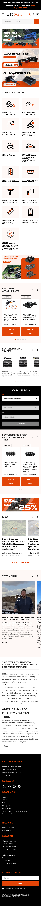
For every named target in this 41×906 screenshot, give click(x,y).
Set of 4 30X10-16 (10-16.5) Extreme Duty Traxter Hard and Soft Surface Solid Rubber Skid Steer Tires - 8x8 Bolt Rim (30, 467)
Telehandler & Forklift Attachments (29, 120)
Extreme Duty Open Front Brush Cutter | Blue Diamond (29, 316)
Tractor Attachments (9, 141)
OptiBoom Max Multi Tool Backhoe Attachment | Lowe (10, 317)
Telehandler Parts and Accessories (10, 208)
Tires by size (6, 806)
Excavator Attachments (7, 120)
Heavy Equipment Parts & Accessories (15, 811)
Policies (4, 800)
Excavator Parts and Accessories (29, 208)
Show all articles (20, 563)
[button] (37, 289)
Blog (3, 802)
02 (3, 403)
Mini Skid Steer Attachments (27, 100)
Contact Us (6, 775)
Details (6, 746)
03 (3, 413)
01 (3, 394)
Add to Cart (11, 331)
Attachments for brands (10, 814)
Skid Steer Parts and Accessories (9, 188)
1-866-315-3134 (12, 769)
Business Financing (8, 830)
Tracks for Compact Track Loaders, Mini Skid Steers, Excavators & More (29, 144)
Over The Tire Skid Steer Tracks (28, 168)
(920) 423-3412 (15, 772)
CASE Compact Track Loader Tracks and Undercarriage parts (24, 366)
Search (36, 21)
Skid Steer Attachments (7, 100)
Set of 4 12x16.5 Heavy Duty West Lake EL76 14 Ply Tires (10, 464)
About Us (5, 797)
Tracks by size (6, 808)
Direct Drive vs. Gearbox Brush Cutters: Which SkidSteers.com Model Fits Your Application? (13, 544)
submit (20, 884)
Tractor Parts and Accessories (28, 188)
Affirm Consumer (8, 828)
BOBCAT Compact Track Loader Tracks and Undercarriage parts (9, 367)
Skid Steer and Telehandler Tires (8, 168)
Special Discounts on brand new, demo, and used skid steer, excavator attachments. (10, 233)
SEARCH (22, 424)
